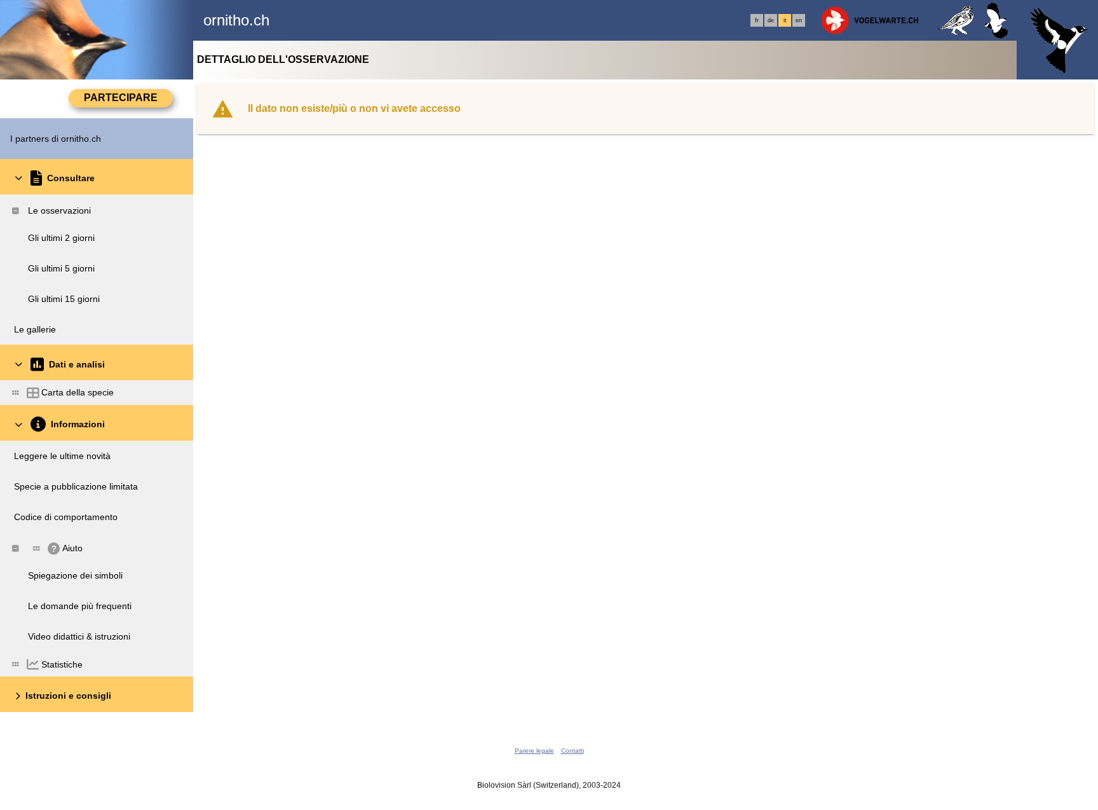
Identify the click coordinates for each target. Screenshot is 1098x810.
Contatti (572, 750)
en (799, 20)
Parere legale (534, 750)
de (771, 20)
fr (757, 20)
